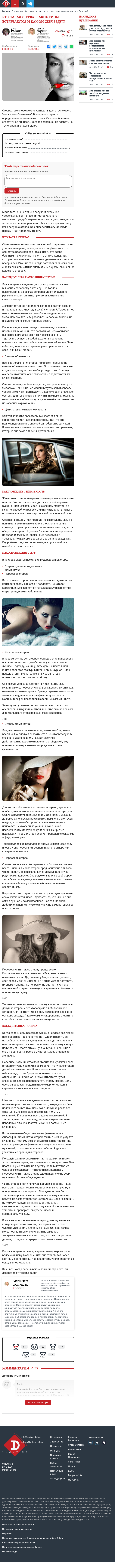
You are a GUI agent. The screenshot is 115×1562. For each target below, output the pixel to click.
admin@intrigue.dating (32, 1442)
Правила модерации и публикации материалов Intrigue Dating (32, 1538)
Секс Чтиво (74, 1461)
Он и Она (55, 1450)
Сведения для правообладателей (18, 1542)
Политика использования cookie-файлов (22, 1547)
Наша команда (9, 1551)
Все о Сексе (74, 1449)
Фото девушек (57, 1478)
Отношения (56, 1437)
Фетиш (71, 1466)
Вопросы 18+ (75, 1475)
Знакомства (56, 1441)
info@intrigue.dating (31, 1437)
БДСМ (71, 1471)
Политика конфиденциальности (18, 1524)
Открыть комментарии (38, 1402)
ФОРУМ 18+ (74, 1480)
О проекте (7, 1533)
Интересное (56, 1446)
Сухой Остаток (76, 1445)
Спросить (11, 191)
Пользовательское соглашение (17, 1529)
